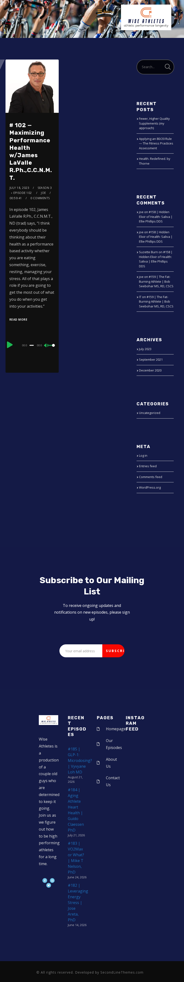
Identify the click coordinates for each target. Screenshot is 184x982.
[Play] (10, 344)
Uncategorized (149, 413)
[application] (32, 345)
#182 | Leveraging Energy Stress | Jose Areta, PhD (78, 902)
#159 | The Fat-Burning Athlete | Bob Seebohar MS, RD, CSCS (156, 281)
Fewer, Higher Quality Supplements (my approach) (154, 123)
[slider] (51, 349)
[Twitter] (48, 885)
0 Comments (40, 198)
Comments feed (150, 477)
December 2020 (150, 370)
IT (140, 297)
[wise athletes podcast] (146, 19)
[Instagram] (52, 880)
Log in (143, 455)
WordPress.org (150, 487)
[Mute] (46, 345)
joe (43, 193)
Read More (18, 319)
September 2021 (151, 359)
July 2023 (145, 349)
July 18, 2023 (19, 188)
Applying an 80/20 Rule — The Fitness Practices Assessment (156, 143)
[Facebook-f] (44, 880)
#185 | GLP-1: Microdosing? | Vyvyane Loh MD (80, 760)
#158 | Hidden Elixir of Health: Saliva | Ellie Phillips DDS (155, 216)
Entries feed (148, 466)
